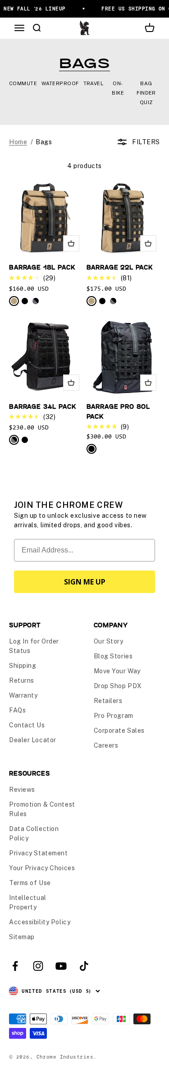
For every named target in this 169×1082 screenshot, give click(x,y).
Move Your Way (117, 671)
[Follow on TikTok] (84, 966)
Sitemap (22, 936)
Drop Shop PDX (118, 685)
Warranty (23, 695)
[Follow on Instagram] (38, 966)
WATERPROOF (59, 83)
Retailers (108, 700)
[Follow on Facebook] (15, 966)
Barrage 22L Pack (120, 267)
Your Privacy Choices (42, 868)
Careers (106, 745)
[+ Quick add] (71, 243)
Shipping (22, 665)
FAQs (17, 710)
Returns (21, 680)
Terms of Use (30, 882)
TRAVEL (93, 83)
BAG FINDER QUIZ (146, 93)
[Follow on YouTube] (61, 966)
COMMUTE (23, 83)
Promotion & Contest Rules (42, 809)
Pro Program (113, 715)
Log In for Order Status (34, 646)
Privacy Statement (38, 853)
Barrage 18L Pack (42, 267)
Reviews (22, 789)
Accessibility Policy (39, 922)
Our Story (108, 641)
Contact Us (27, 725)
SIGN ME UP (84, 582)
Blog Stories (113, 656)
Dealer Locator (32, 740)
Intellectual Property (27, 902)
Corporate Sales (119, 730)
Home (18, 142)
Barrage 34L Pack (42, 406)
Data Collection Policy (34, 833)
